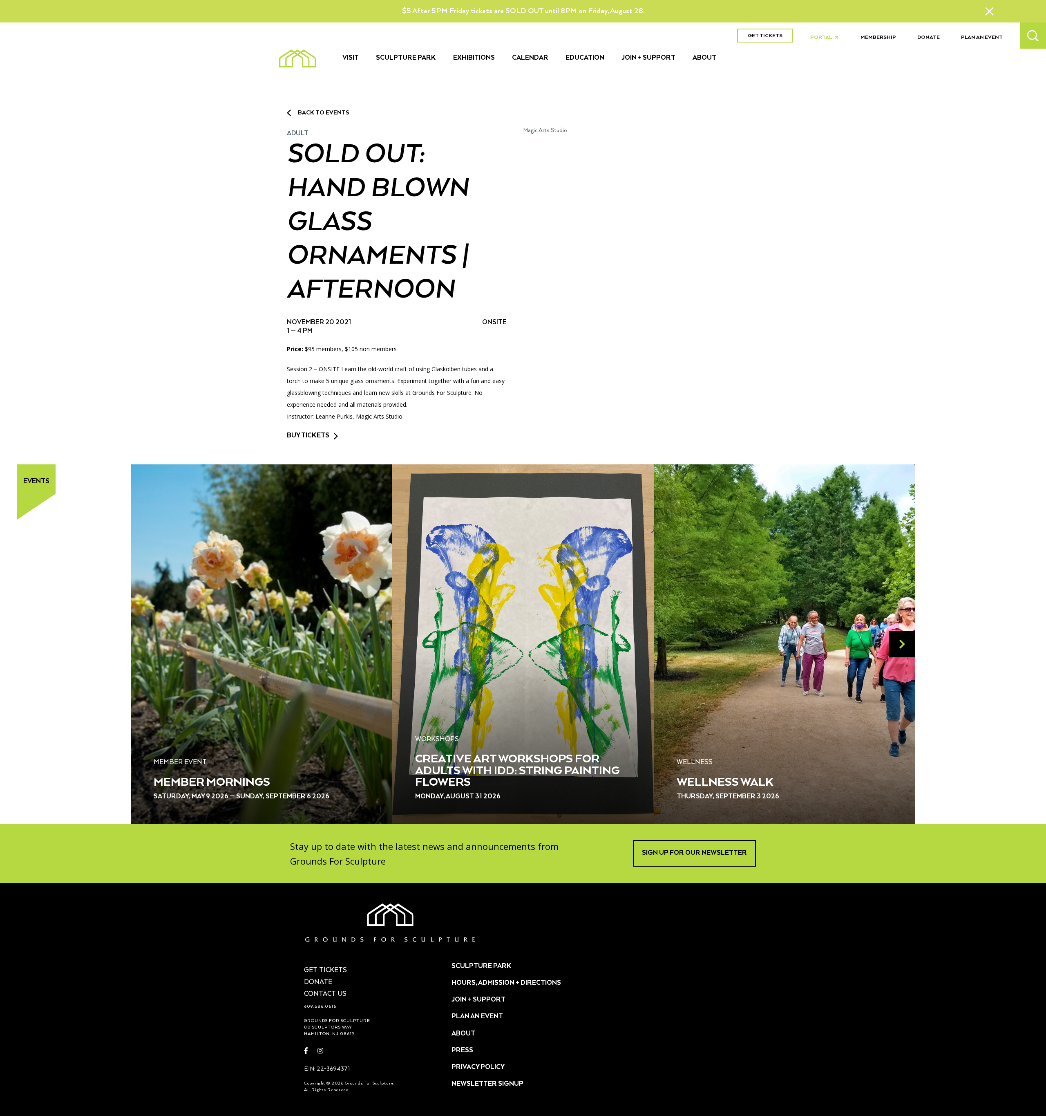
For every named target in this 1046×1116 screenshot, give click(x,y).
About (704, 58)
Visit (350, 58)
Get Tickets (765, 36)
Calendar (530, 58)
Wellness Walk (725, 782)
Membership (878, 37)
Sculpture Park (406, 58)
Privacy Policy (478, 1067)
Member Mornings (212, 782)
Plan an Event (982, 37)
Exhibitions (474, 58)
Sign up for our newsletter (694, 853)
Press (462, 1050)
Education (584, 58)
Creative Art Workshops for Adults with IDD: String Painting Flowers (517, 770)
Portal (826, 37)
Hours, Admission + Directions (506, 983)
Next (902, 644)
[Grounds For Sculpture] (297, 58)
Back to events (323, 113)
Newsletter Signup (487, 1084)
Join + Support (648, 58)
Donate (928, 37)
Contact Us (325, 994)
